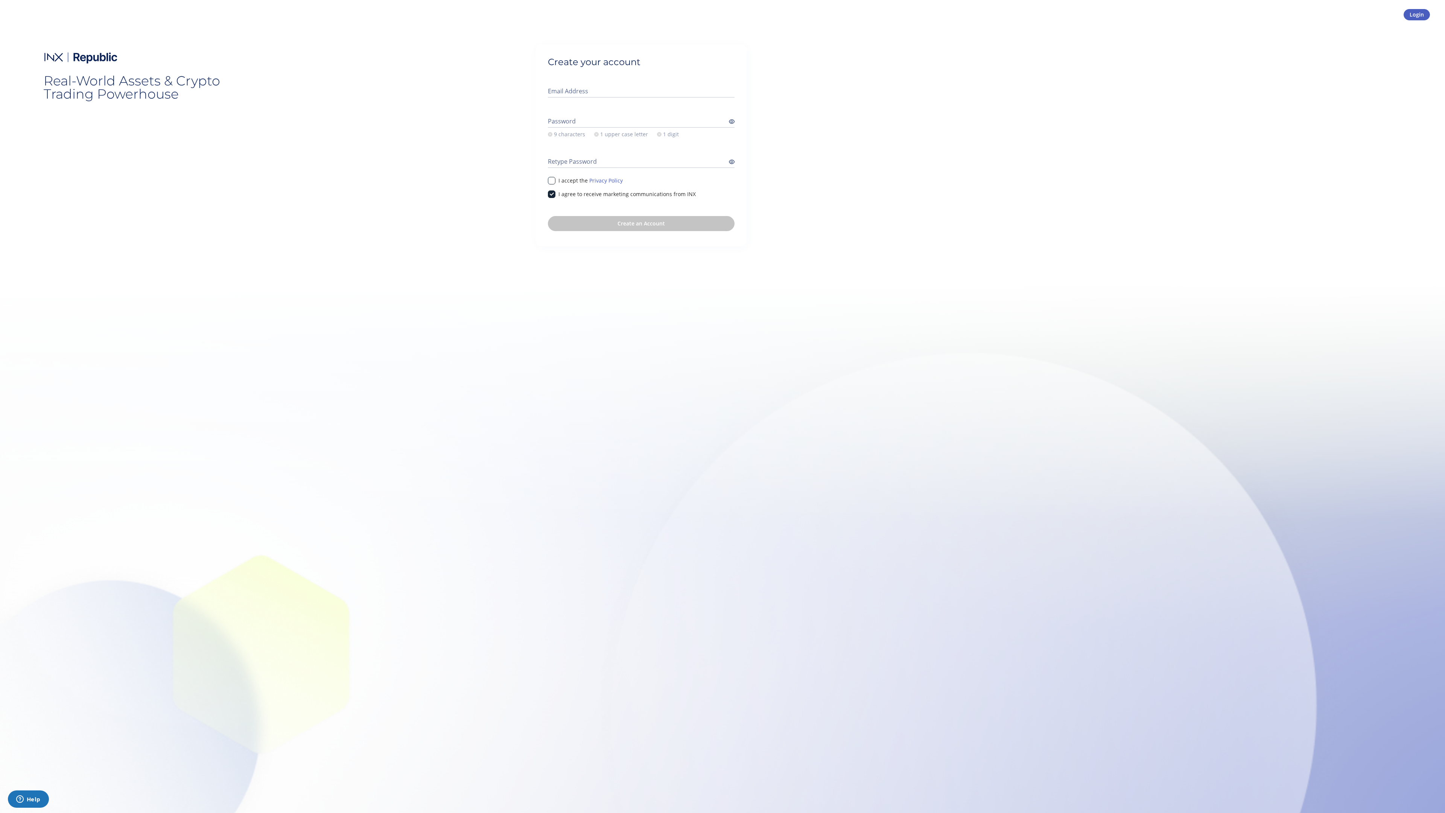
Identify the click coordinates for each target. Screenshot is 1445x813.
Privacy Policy (606, 180)
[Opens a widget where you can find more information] (28, 799)
